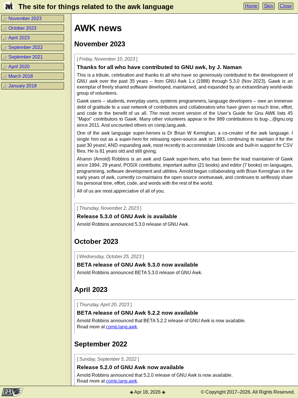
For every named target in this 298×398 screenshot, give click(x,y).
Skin (268, 5)
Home (251, 5)
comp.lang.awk (121, 326)
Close (286, 5)
